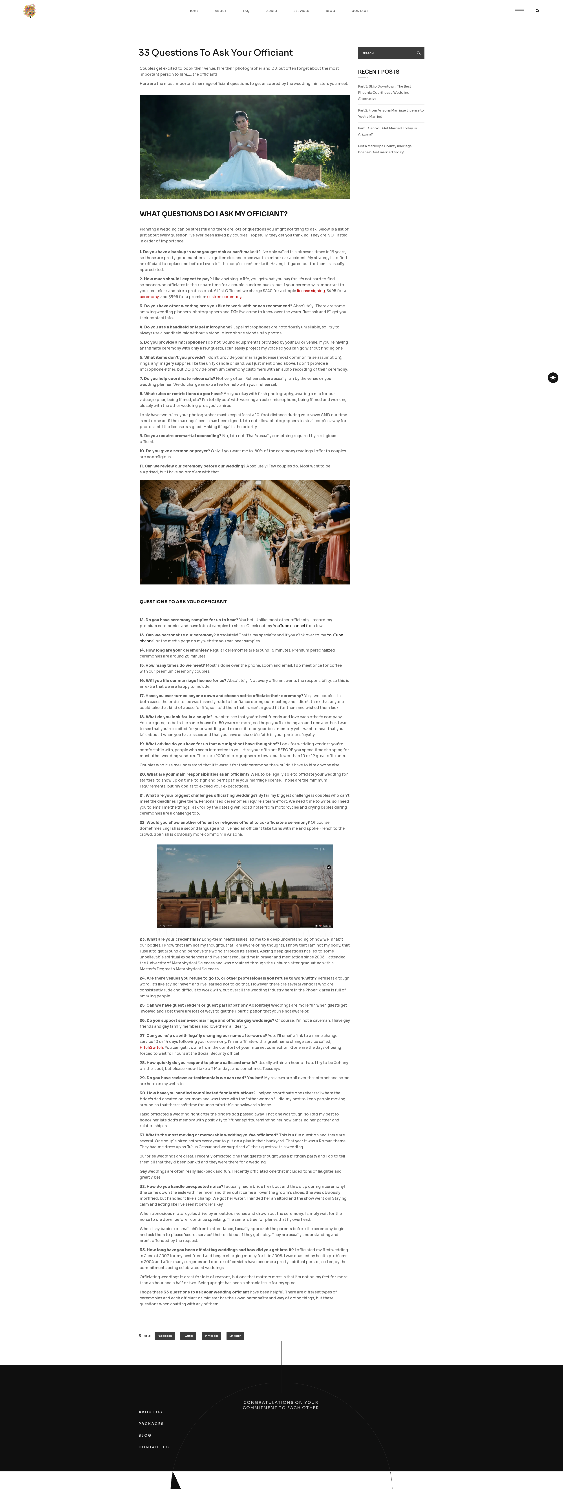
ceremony (149, 297)
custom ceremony (224, 297)
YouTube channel (289, 626)
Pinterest (211, 1335)
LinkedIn (235, 1335)
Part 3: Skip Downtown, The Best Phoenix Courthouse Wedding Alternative (384, 92)
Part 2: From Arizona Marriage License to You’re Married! (391, 113)
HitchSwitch (151, 1047)
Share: (145, 1335)
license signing (311, 291)
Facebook (164, 1335)
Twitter (188, 1335)
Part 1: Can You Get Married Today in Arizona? (387, 131)
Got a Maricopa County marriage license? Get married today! (385, 149)
